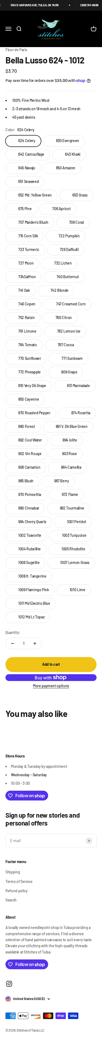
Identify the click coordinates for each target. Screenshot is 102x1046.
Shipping (12, 872)
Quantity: (12, 632)
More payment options (51, 685)
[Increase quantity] (35, 643)
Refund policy (16, 890)
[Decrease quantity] (12, 643)
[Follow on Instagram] (9, 983)
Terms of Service (18, 881)
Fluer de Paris (16, 49)
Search (11, 900)
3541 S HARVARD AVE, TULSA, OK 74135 (32, 5)
